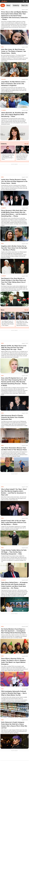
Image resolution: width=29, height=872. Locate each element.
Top (2, 5)
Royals (3, 9)
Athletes (3, 79)
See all (26, 144)
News (8, 5)
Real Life (25, 5)
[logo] (4, 1)
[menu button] (27, 1)
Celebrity (16, 5)
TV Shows (3, 110)
